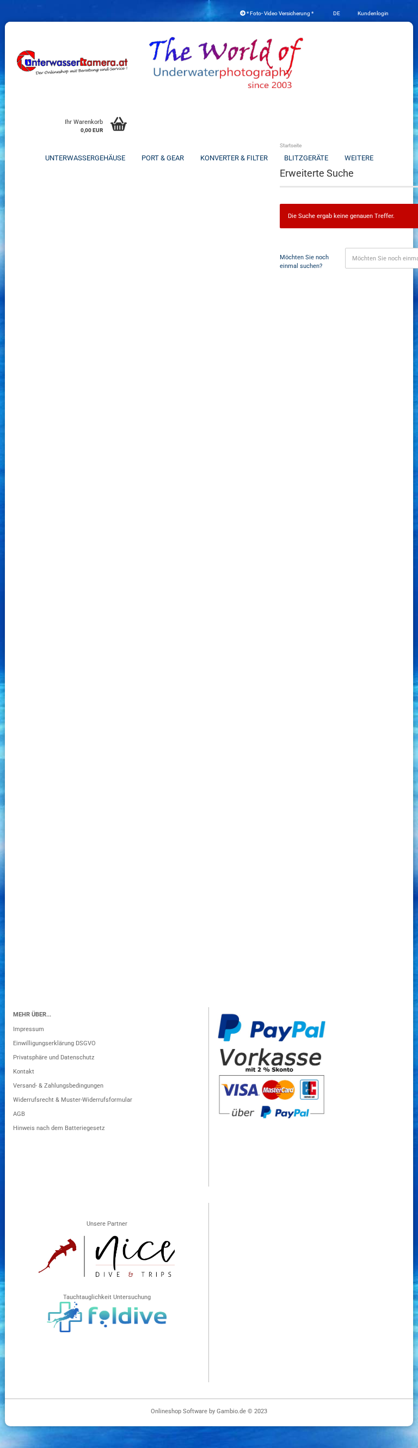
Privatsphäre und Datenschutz (53, 1057)
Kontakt (23, 1071)
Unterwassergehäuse (85, 158)
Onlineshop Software (179, 1411)
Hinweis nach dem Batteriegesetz (58, 1128)
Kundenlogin (372, 13)
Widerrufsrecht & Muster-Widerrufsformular (72, 1099)
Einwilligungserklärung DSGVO (54, 1043)
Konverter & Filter (234, 158)
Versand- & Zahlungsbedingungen (58, 1085)
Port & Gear (163, 158)
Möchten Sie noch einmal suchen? (304, 262)
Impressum (28, 1029)
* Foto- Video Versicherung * (279, 13)
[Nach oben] (388, 1434)
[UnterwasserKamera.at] (73, 62)
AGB (19, 1114)
